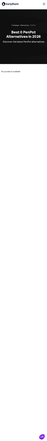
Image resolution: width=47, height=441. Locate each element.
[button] (42, 437)
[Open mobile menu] (44, 4)
